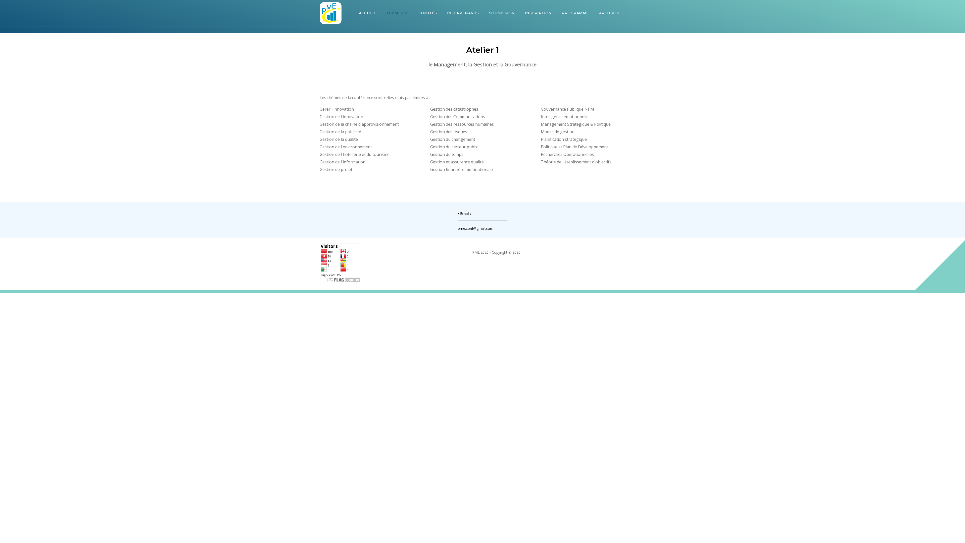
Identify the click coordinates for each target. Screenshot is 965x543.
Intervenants (463, 13)
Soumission (502, 13)
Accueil (367, 13)
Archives (609, 13)
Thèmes (394, 13)
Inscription (538, 13)
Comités (427, 13)
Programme (575, 13)
